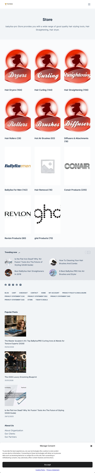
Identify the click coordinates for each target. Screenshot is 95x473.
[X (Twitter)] (9, 285)
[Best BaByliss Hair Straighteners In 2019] (8, 272)
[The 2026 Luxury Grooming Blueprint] (15, 362)
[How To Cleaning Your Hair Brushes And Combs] (53, 262)
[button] (91, 446)
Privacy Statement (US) (14, 300)
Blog (7, 293)
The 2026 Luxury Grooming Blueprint (21, 377)
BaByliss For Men (16, 190)
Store (30, 300)
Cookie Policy (40, 470)
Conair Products (75, 190)
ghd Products (44, 238)
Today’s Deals (42, 300)
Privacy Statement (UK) (60, 296)
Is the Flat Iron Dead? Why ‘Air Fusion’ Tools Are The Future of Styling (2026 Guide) (28, 262)
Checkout (23, 293)
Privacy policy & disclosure (74, 293)
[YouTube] (20, 285)
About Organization (14, 430)
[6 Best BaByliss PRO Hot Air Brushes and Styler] (53, 272)
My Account (54, 293)
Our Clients (10, 433)
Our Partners (11, 437)
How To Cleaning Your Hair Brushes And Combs (71, 262)
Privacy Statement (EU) (37, 296)
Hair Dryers (13, 90)
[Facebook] (6, 285)
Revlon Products (15, 238)
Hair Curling (43, 90)
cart (14, 293)
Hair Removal (43, 190)
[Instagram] (13, 285)
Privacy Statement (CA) (15, 296)
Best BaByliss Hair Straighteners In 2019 (29, 272)
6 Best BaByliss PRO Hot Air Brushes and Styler (71, 272)
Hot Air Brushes (45, 138)
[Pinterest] (17, 285)
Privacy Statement (53, 470)
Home (43, 293)
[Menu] (89, 4)
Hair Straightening (76, 90)
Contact (34, 293)
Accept (47, 465)
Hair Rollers (13, 138)
